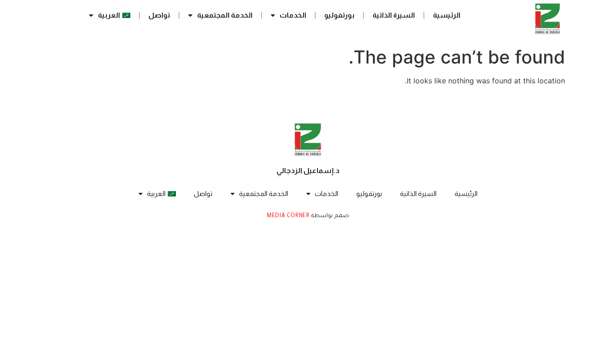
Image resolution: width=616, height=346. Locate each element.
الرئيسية (446, 15)
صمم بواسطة (329, 216)
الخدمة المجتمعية (225, 15)
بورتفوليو (339, 15)
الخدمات (293, 15)
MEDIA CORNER (288, 216)
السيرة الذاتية (393, 15)
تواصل (159, 15)
